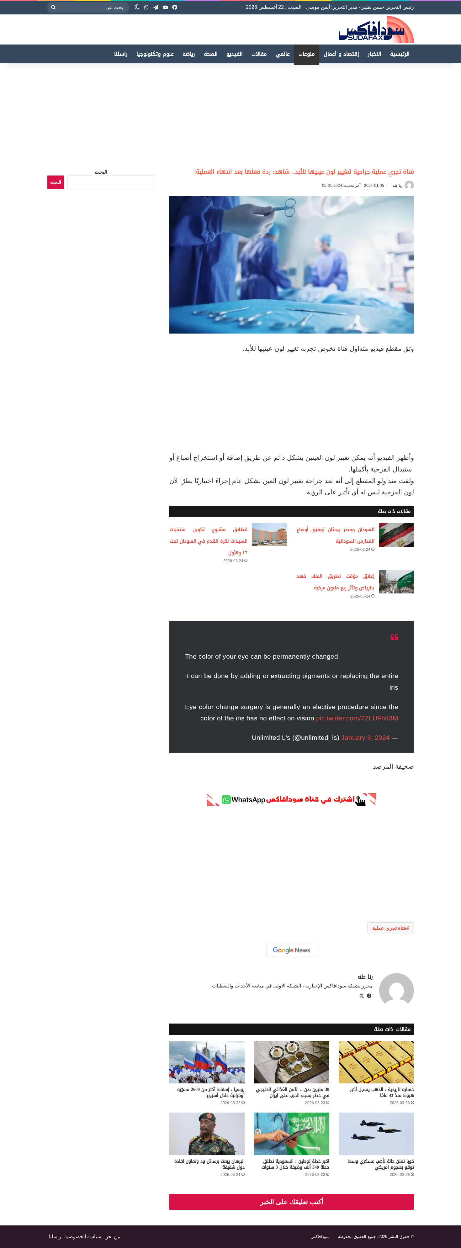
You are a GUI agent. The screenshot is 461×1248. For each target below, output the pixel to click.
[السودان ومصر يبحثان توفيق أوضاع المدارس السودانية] (396, 535)
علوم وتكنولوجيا (155, 54)
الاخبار (374, 54)
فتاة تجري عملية (389, 928)
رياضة (189, 54)
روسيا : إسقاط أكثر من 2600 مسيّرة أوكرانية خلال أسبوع (211, 1092)
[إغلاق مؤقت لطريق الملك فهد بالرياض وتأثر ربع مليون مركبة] (396, 581)
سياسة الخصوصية (82, 1236)
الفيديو (234, 54)
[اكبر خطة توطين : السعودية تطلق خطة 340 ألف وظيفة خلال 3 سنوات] (291, 1134)
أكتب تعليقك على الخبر (291, 1201)
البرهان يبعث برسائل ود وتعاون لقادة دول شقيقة (209, 1164)
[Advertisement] (408, 113)
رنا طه (398, 185)
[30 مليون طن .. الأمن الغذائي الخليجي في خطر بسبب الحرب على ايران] (291, 1062)
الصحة (211, 54)
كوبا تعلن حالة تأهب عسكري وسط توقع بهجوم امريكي (381, 1164)
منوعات (307, 54)
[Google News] (291, 950)
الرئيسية (400, 54)
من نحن (112, 1236)
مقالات (259, 54)
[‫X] (361, 996)
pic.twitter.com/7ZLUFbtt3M (357, 718)
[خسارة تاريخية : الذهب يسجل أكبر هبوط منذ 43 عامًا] (376, 1062)
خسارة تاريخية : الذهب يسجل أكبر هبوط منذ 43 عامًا (382, 1092)
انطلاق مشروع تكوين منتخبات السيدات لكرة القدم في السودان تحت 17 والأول (208, 541)
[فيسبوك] (369, 996)
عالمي (283, 54)
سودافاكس (320, 1236)
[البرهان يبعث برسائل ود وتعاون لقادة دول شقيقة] (207, 1134)
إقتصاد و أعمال (341, 54)
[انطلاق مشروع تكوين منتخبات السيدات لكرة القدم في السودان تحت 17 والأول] (269, 534)
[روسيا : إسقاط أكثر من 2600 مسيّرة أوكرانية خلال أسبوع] (207, 1062)
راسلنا (121, 54)
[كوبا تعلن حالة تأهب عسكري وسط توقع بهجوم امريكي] (376, 1134)
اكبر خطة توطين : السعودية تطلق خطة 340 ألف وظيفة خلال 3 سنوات (295, 1164)
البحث (101, 172)
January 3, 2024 (365, 737)
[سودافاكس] (376, 29)
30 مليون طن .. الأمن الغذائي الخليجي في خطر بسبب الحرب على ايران (292, 1092)
